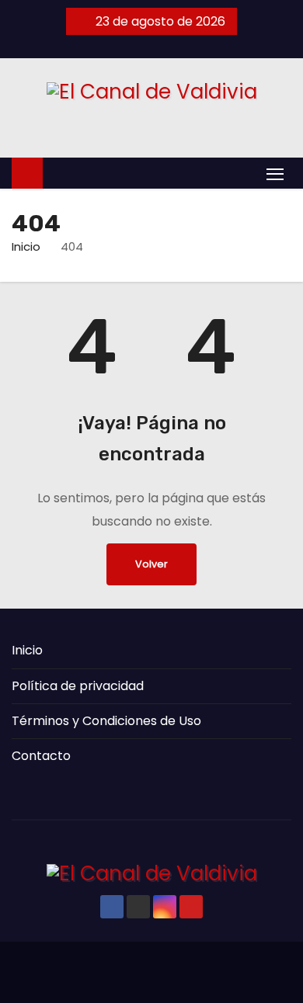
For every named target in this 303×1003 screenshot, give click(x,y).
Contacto (41, 756)
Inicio (26, 246)
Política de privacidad (78, 686)
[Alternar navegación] (275, 173)
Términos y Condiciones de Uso (106, 721)
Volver (151, 564)
